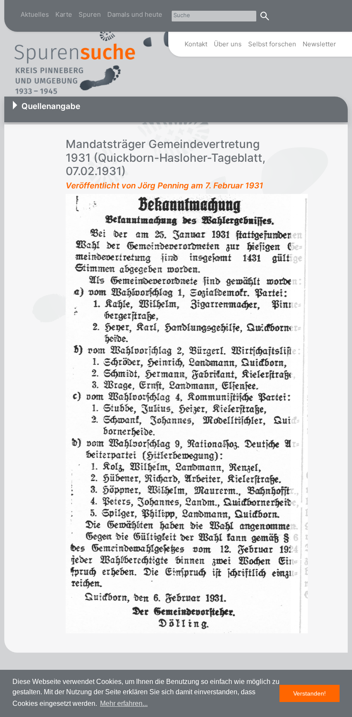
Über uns (228, 44)
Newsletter (319, 44)
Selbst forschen (272, 44)
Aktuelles (35, 14)
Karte (63, 14)
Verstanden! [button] (309, 693)
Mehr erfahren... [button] (124, 703)
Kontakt (196, 44)
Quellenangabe (50, 106)
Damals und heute (134, 14)
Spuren (90, 14)
